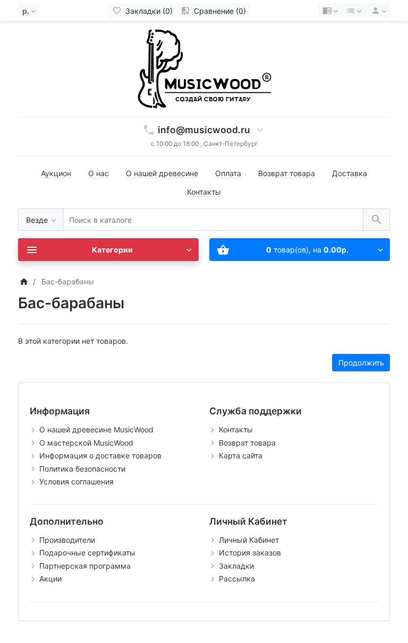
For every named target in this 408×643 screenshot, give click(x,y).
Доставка (349, 173)
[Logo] (204, 68)
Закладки (236, 565)
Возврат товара (286, 173)
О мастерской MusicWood (86, 442)
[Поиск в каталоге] (376, 219)
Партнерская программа (85, 565)
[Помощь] (330, 10)
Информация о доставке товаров (100, 455)
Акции (50, 578)
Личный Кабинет (249, 539)
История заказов (250, 552)
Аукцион (56, 173)
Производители (67, 539)
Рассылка (237, 578)
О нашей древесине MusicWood (96, 429)
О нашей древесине (162, 173)
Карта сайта (240, 455)
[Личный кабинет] (377, 10)
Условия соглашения (76, 481)
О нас (98, 173)
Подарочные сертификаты (87, 552)
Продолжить (361, 362)
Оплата (228, 173)
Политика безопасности (82, 468)
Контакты (204, 191)
